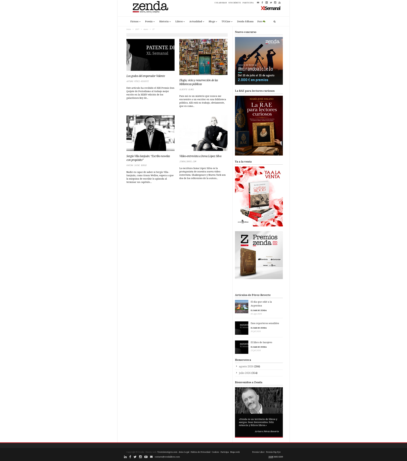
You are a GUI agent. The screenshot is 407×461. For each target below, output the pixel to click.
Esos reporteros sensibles (265, 323)
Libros (179, 21)
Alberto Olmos (186, 89)
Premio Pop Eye (273, 452)
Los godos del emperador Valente (145, 76)
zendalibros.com (187, 161)
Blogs (212, 21)
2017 (137, 29)
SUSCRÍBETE (234, 3)
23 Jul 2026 (256, 350)
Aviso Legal (184, 452)
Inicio (128, 29)
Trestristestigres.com (167, 452)
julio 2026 (245, 373)
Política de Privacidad (200, 452)
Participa (225, 452)
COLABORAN (220, 3)
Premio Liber (258, 452)
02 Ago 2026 (256, 313)
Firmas (134, 21)
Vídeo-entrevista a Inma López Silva (200, 156)
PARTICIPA (248, 3)
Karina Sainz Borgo (136, 165)
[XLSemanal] (271, 8)
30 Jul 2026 (256, 331)
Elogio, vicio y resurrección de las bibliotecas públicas (198, 82)
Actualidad (195, 21)
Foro (259, 21)
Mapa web (235, 452)
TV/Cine (226, 21)
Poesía (149, 21)
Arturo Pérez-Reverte (137, 81)
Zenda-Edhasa (245, 21)
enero (146, 29)
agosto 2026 (246, 366)
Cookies (215, 452)
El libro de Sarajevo (261, 342)
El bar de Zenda (259, 310)
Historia (164, 21)
